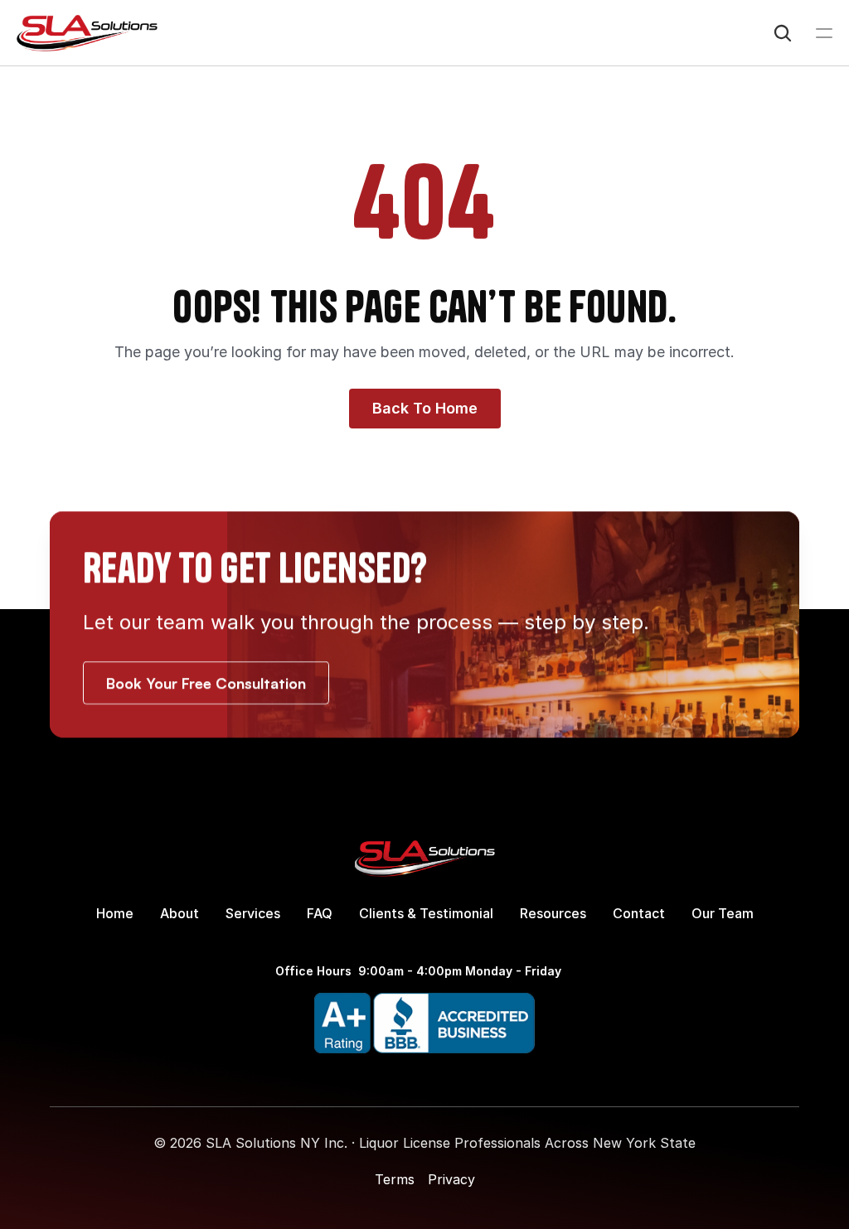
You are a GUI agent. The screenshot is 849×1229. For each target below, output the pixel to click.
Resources (553, 913)
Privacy (451, 1179)
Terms (395, 1179)
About (179, 913)
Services (253, 913)
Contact (639, 913)
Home (114, 913)
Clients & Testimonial (426, 913)
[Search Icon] (782, 33)
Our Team (722, 913)
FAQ (319, 913)
